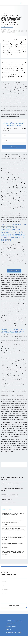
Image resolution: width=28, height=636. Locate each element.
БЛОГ (9, 29)
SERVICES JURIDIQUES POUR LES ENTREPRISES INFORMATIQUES (11, 484)
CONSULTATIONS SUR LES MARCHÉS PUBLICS (12, 489)
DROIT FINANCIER (6, 499)
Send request (14, 606)
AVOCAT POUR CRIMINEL (9, 503)
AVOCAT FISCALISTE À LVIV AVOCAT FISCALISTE (12, 478)
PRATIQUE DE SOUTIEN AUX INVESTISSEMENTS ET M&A (9, 495)
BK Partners (3, 29)
